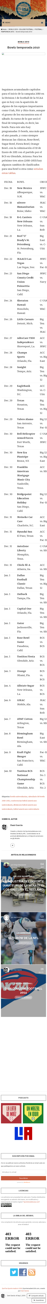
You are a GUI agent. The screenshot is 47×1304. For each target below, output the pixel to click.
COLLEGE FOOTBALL (26, 29)
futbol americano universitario (26, 809)
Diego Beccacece (20, 865)
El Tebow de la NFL (23, 938)
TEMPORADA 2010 (7, 32)
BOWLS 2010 (13, 29)
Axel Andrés (18, 917)
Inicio (5, 29)
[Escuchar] (11, 1113)
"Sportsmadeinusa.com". (31, 1202)
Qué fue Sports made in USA (12, 1288)
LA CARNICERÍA (23, 933)
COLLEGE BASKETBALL (23, 876)
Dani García (11, 1295)
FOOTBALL (38, 29)
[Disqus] (23, 1052)
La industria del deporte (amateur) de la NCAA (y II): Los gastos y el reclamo (23, 885)
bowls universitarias (18, 796)
